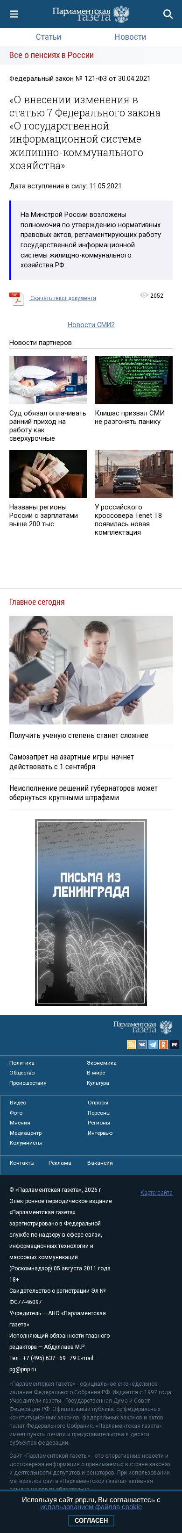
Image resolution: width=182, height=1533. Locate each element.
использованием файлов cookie (91, 1507)
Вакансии (100, 1163)
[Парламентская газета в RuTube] (174, 1044)
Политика (22, 1063)
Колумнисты (26, 1142)
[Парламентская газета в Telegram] (153, 1044)
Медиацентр (26, 1133)
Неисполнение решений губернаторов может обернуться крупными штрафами (83, 792)
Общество (22, 1072)
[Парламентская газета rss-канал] (131, 1044)
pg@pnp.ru (22, 1369)
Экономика (102, 1063)
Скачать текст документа (62, 297)
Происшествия (28, 1083)
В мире (96, 1072)
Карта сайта (156, 1192)
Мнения (20, 1122)
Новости (130, 36)
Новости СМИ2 (91, 325)
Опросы (98, 1102)
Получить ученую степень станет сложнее (78, 735)
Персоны (99, 1113)
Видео (18, 1102)
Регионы (99, 1122)
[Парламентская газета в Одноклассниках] (163, 1044)
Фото (16, 1113)
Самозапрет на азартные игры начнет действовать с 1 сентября (71, 761)
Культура (98, 1083)
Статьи (48, 36)
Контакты (22, 1163)
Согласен (91, 1520)
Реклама (60, 1163)
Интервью (100, 1133)
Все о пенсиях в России (51, 55)
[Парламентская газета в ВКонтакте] (142, 1044)
